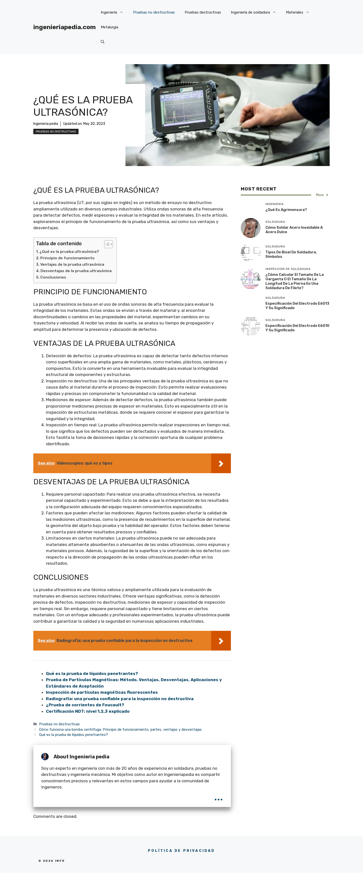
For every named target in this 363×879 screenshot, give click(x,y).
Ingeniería (109, 12)
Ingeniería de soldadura (250, 12)
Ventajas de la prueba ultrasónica (72, 264)
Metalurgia (109, 27)
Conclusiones (53, 277)
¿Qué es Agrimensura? (286, 209)
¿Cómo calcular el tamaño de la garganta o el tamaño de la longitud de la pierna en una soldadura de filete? (294, 281)
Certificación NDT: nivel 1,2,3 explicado (88, 711)
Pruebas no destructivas (154, 12)
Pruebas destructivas (203, 12)
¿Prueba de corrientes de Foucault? (85, 704)
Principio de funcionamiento (67, 258)
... (218, 796)
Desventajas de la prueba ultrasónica (76, 271)
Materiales (294, 12)
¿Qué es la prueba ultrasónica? (69, 251)
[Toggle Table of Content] (106, 244)
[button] (102, 42)
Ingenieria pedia (45, 124)
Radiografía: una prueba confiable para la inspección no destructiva (120, 698)
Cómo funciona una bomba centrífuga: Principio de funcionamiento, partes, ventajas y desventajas (120, 729)
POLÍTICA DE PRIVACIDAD (181, 851)
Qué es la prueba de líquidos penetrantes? (92, 673)
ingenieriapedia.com (64, 27)
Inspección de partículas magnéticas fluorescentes (102, 692)
